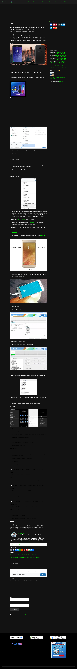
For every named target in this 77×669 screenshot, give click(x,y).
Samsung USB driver (21, 219)
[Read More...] (61, 81)
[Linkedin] (16, 544)
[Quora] (12, 544)
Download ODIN (33, 222)
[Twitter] (11, 544)
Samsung (16, 564)
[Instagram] (15, 544)
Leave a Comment (31, 31)
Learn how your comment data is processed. (33, 614)
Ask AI (43, 574)
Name (11, 597)
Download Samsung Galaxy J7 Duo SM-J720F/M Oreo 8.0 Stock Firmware (24, 554)
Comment (12, 583)
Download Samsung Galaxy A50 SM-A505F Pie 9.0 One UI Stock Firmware (25, 559)
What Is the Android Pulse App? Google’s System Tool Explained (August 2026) (58, 62)
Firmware (16, 563)
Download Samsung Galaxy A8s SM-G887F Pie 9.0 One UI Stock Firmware (24, 557)
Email (11, 603)
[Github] (19, 544)
